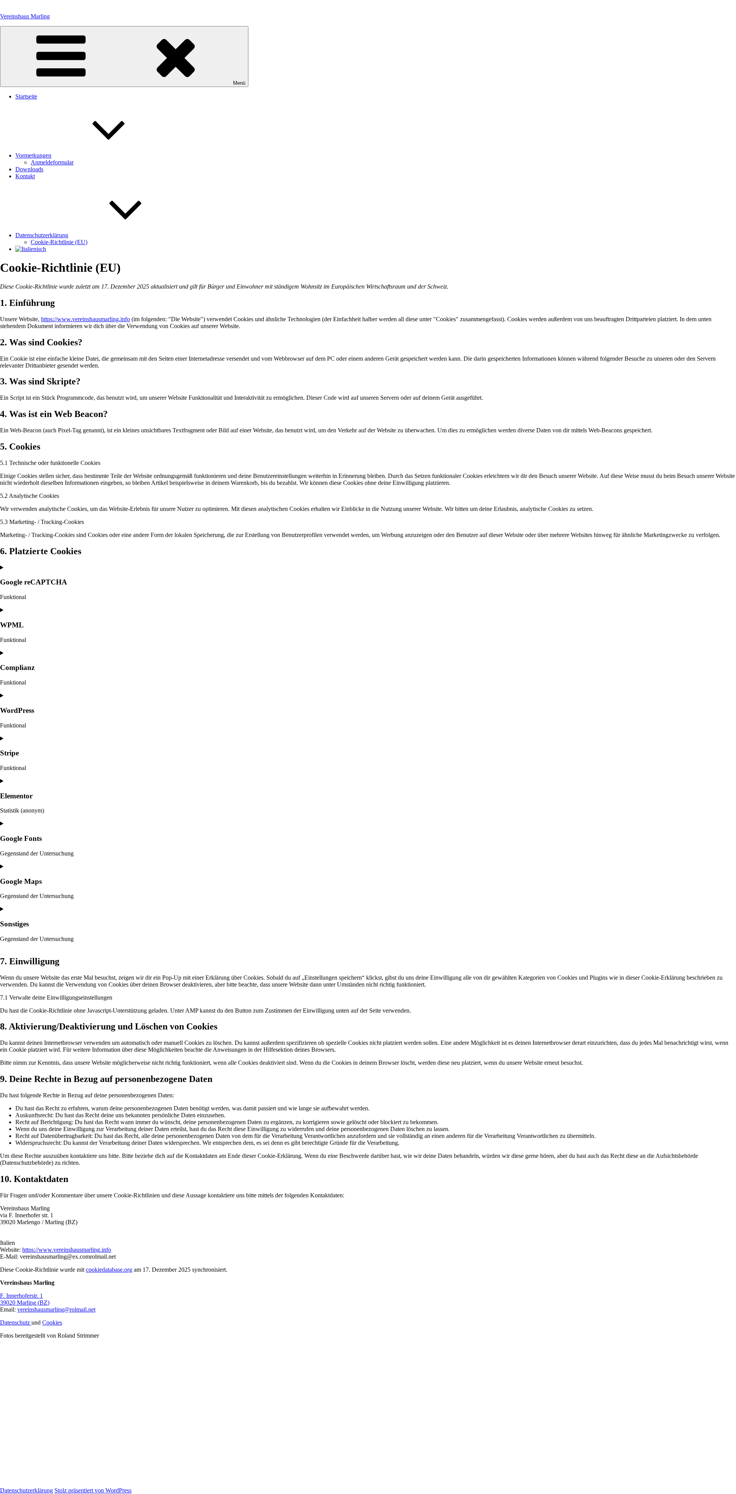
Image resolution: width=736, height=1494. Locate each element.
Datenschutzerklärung (41, 235)
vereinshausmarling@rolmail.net (56, 1309)
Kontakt (25, 176)
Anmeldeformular (52, 162)
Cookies (52, 1322)
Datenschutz (15, 1322)
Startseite (26, 96)
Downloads (29, 169)
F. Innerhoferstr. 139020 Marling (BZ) (24, 1299)
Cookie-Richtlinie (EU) (59, 242)
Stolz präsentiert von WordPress (92, 1490)
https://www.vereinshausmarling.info (85, 319)
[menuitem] (30, 249)
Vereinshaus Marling (25, 16)
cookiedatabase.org (109, 1269)
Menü (239, 83)
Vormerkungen (33, 155)
